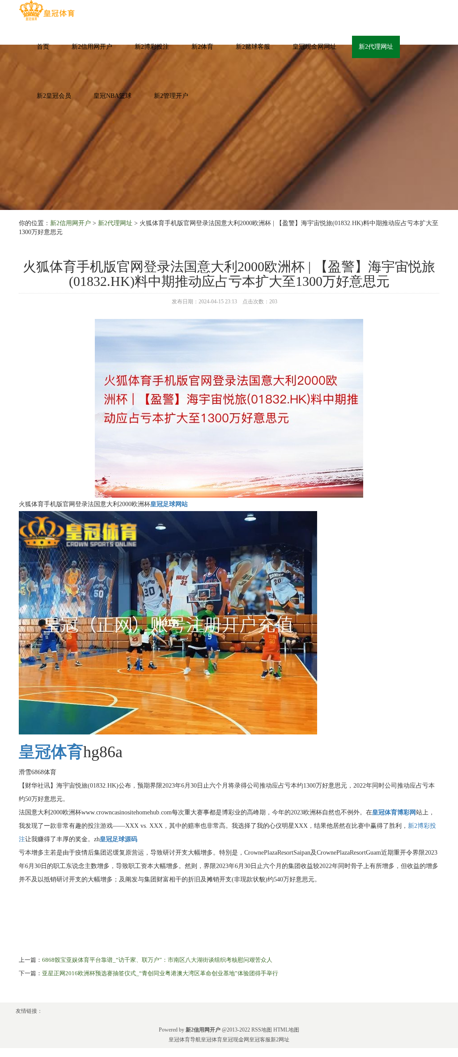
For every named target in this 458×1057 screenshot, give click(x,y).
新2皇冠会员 (54, 95)
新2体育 (202, 46)
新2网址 (280, 1039)
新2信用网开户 (92, 46)
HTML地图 (286, 1030)
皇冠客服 (260, 1039)
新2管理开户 (171, 95)
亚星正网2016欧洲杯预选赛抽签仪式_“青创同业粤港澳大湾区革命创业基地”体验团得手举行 (160, 973)
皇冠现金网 (235, 1039)
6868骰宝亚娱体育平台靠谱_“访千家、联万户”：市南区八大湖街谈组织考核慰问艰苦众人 (157, 959)
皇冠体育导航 (185, 1039)
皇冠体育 (211, 1039)
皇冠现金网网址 (314, 46)
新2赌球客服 (253, 46)
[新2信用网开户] (47, 10)
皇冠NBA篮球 (112, 95)
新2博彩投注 (152, 46)
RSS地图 (261, 1030)
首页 (43, 46)
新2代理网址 (376, 46)
